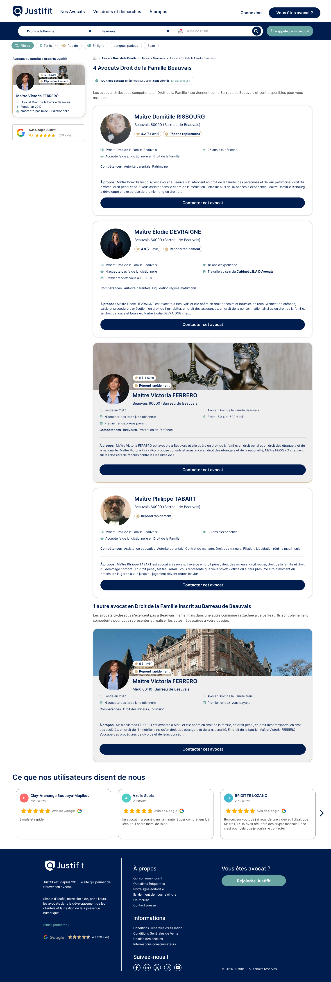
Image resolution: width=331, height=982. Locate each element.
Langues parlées (126, 45)
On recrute (141, 900)
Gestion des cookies (148, 939)
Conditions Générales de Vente (155, 933)
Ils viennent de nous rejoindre (154, 894)
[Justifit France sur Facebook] (137, 967)
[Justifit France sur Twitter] (158, 967)
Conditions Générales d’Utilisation (157, 928)
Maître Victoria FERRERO (165, 395)
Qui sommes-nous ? (147, 878)
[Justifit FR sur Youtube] (178, 967)
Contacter (202, 202)
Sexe (151, 45)
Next (323, 813)
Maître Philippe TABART (165, 498)
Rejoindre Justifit (254, 881)
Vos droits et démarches (117, 11)
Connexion (251, 12)
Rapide (73, 45)
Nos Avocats (72, 11)
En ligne (98, 45)
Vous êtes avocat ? (294, 12)
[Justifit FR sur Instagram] (168, 967)
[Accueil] (97, 58)
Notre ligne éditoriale (148, 889)
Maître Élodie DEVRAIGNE (167, 232)
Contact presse (144, 905)
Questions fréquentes (149, 884)
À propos (158, 11)
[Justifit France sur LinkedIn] (147, 967)
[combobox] (56, 31)
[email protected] (56, 925)
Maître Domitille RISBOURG (169, 116)
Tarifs (48, 45)
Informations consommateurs (154, 944)
